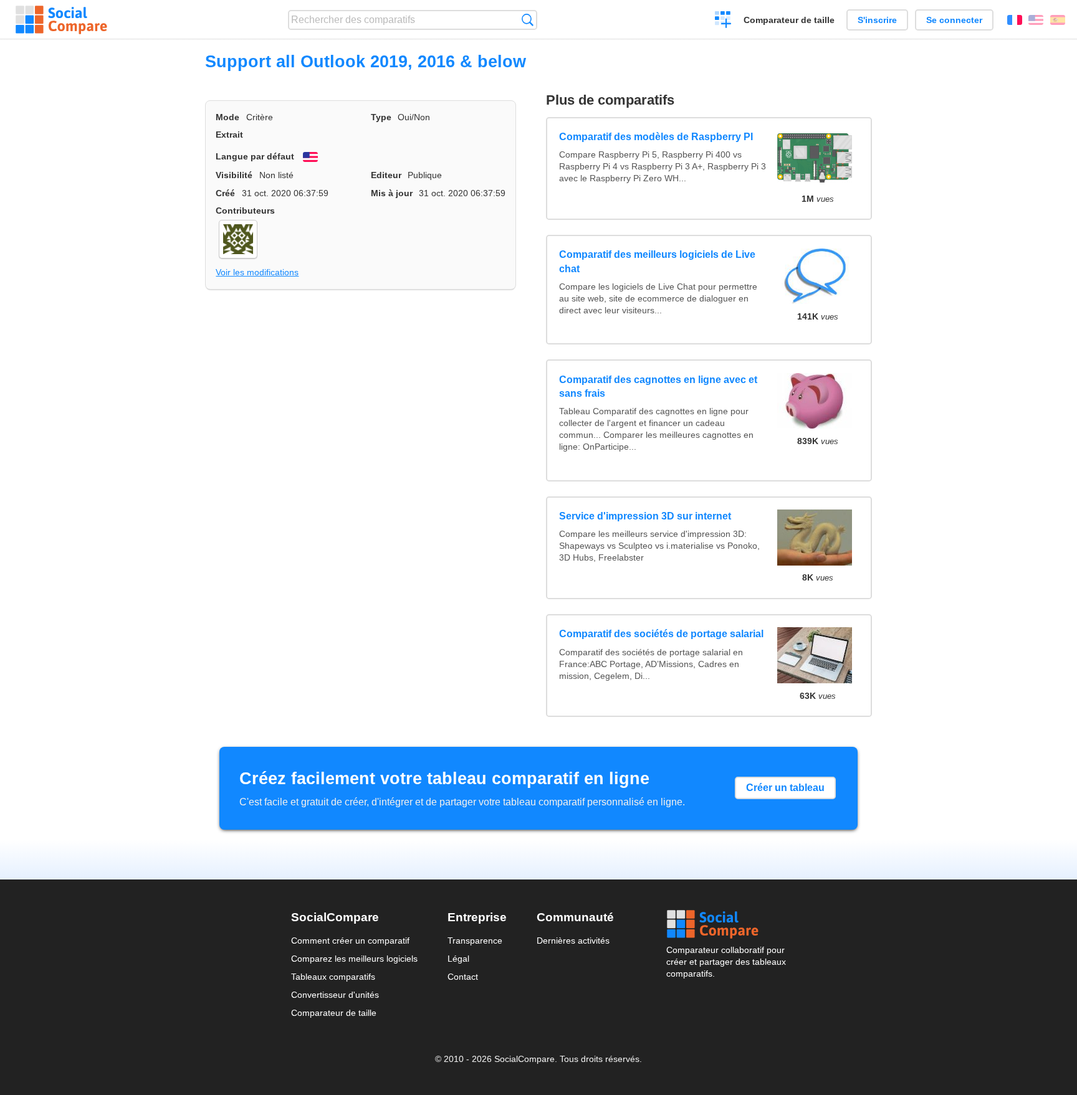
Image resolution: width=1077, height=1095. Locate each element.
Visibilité (234, 175)
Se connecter (954, 20)
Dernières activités (573, 941)
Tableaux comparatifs (333, 977)
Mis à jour (392, 193)
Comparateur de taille (789, 20)
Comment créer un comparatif (350, 941)
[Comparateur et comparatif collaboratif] (61, 20)
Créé (225, 193)
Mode (227, 117)
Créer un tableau (785, 787)
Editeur (386, 175)
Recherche (528, 20)
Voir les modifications (257, 272)
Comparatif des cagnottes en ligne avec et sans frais (658, 386)
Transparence (475, 941)
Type (381, 117)
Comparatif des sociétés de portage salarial (661, 633)
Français (1014, 20)
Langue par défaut (255, 156)
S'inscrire (877, 20)
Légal (458, 959)
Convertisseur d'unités (335, 995)
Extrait (229, 135)
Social (726, 924)
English (1035, 20)
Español (1057, 20)
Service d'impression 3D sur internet (645, 516)
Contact (463, 977)
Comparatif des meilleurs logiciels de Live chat (657, 261)
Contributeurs (245, 211)
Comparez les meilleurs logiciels (354, 959)
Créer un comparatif (723, 21)
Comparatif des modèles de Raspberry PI (656, 136)
